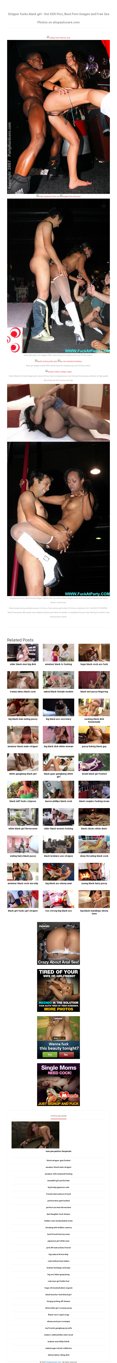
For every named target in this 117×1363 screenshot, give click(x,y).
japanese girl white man (58, 1241)
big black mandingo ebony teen (94, 912)
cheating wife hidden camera (58, 1227)
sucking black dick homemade (94, 720)
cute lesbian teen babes (58, 1261)
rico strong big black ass (58, 910)
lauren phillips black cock (58, 801)
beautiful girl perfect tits (58, 1181)
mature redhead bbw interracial (58, 1335)
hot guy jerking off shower (58, 1301)
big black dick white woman (58, 746)
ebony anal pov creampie (58, 1321)
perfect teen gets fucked (59, 1201)
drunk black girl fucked (94, 773)
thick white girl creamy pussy (58, 1308)
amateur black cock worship (23, 883)
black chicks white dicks (94, 828)
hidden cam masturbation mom (58, 1221)
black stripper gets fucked (58, 1160)
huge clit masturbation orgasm (58, 1288)
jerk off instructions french (58, 1248)
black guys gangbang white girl (58, 775)
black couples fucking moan (94, 801)
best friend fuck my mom (58, 1234)
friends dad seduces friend (58, 1194)
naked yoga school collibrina (58, 1348)
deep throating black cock (94, 856)
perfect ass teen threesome (58, 1207)
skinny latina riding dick (58, 1355)
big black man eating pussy (22, 719)
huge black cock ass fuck (94, 664)
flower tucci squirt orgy (58, 1315)
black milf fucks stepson (23, 801)
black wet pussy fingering (94, 691)
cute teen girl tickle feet (58, 1281)
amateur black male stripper (23, 746)
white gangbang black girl (23, 773)
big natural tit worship (58, 1254)
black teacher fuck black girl (58, 1295)
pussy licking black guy (94, 746)
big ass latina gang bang (58, 1274)
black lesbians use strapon (58, 856)
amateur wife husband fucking (58, 1174)
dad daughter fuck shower (58, 1214)
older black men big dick (23, 664)
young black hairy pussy (94, 883)
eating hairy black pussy (23, 856)
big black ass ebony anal (59, 883)
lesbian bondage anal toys (58, 1268)
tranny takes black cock (23, 691)
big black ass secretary (58, 719)
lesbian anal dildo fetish (58, 1341)
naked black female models (58, 691)
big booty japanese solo (58, 1187)
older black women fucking (58, 828)
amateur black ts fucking (58, 664)
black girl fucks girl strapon (23, 910)
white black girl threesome (22, 828)
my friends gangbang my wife (58, 1328)
